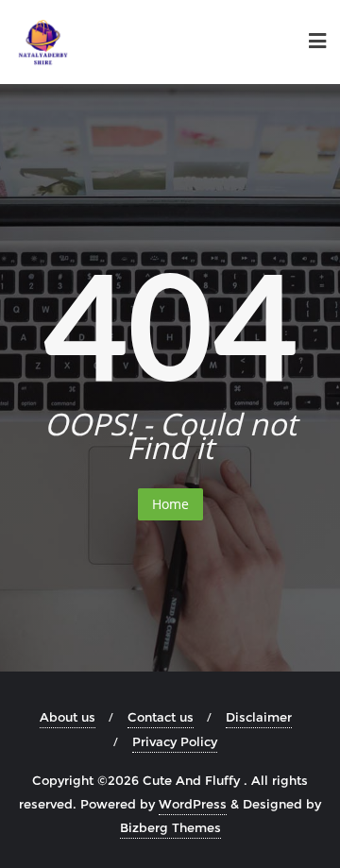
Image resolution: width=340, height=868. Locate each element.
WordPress (193, 803)
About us (67, 716)
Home (170, 504)
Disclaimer (259, 716)
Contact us (161, 716)
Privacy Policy (174, 741)
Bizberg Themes (170, 827)
